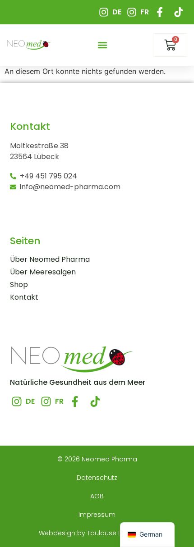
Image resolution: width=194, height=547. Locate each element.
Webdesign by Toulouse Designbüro (97, 533)
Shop (19, 284)
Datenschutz (97, 477)
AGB (97, 496)
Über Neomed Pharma (50, 259)
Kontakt (24, 297)
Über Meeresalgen (43, 272)
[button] (102, 45)
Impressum (97, 514)
